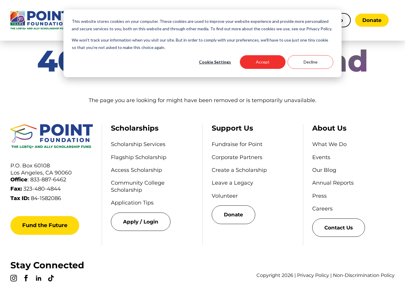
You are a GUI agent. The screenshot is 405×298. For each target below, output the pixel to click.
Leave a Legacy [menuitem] (232, 183)
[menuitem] (152, 222)
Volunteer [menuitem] (225, 196)
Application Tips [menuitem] (132, 202)
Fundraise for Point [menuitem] (237, 144)
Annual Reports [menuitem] (333, 183)
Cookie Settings (215, 61)
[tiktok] (51, 279)
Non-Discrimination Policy (364, 275)
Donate (372, 20)
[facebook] (26, 279)
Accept (263, 61)
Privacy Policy (313, 275)
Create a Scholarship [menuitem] (239, 170)
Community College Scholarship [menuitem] (138, 186)
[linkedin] (38, 279)
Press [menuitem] (319, 196)
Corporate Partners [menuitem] (237, 157)
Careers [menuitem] (322, 208)
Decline (311, 61)
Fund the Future (44, 225)
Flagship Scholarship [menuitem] (138, 157)
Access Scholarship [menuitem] (136, 170)
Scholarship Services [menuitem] (138, 144)
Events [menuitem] (321, 157)
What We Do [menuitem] (329, 144)
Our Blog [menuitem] (324, 170)
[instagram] (13, 279)
